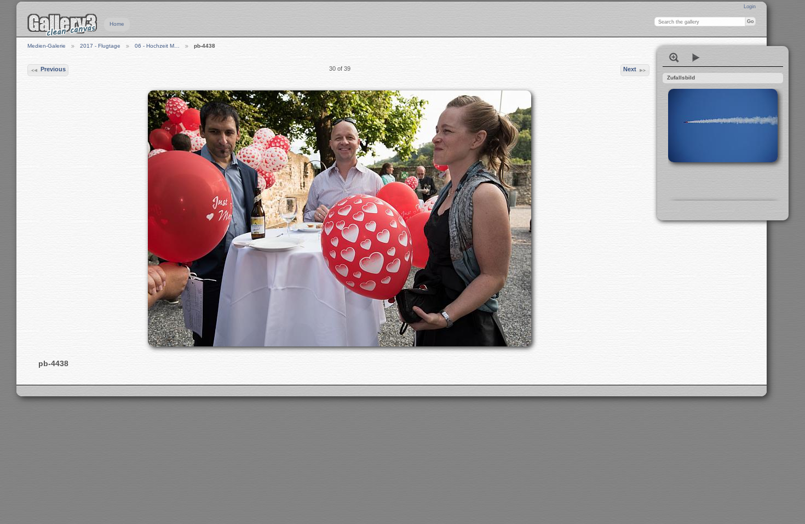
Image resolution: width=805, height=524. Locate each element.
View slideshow (696, 58)
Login (750, 6)
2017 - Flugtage (100, 46)
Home (117, 24)
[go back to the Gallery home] (62, 25)
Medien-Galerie (46, 46)
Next (629, 69)
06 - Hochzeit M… (157, 46)
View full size (674, 58)
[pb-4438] (339, 218)
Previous (53, 69)
